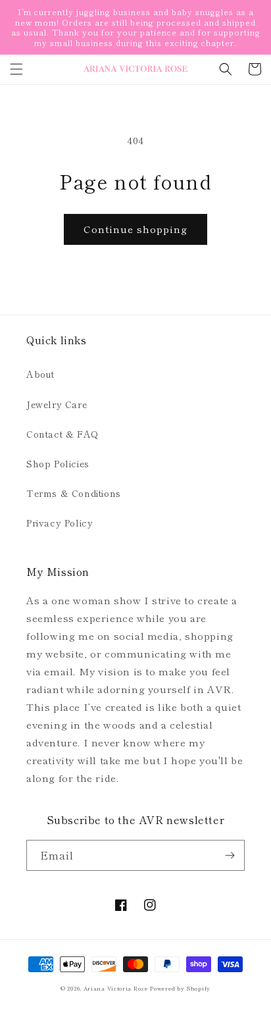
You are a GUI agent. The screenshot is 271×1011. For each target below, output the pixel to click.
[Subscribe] (229, 855)
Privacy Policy (59, 522)
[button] (16, 69)
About (40, 373)
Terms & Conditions (73, 493)
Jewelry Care (56, 404)
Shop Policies (57, 463)
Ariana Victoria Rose (116, 988)
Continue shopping (135, 229)
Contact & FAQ (62, 433)
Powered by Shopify (180, 988)
